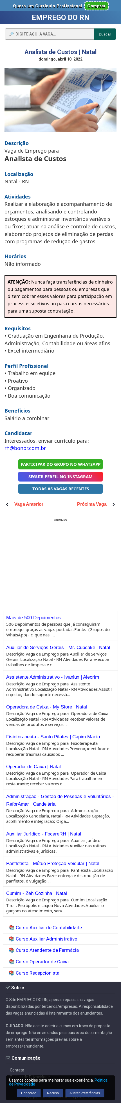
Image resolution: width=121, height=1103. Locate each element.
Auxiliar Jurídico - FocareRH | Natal (43, 834)
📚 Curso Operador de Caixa (39, 961)
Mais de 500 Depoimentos (33, 617)
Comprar (96, 5)
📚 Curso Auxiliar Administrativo (43, 939)
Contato (17, 1070)
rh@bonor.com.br (25, 448)
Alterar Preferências (85, 1093)
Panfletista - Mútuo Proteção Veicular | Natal (52, 863)
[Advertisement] (60, 562)
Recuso (53, 1093)
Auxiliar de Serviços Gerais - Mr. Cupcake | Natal (58, 647)
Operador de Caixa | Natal (33, 766)
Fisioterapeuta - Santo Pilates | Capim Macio (53, 736)
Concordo (28, 1093)
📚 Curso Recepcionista (34, 973)
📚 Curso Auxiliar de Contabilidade (45, 927)
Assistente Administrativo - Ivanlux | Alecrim (52, 677)
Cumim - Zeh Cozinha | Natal (36, 893)
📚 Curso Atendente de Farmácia (44, 950)
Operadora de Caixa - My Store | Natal (46, 707)
